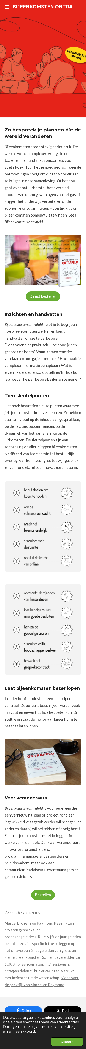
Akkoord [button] (67, 1042)
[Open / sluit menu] (7, 6)
